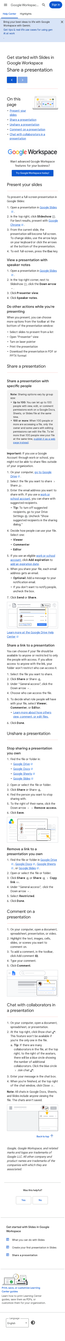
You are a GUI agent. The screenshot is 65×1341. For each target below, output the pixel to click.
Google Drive (21, 764)
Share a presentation (23, 120)
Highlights (26, 13)
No (40, 1200)
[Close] (62, 22)
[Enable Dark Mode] (33, 1322)
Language (14, 1318)
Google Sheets (22, 774)
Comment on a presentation (27, 129)
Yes (23, 1200)
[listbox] (17, 1322)
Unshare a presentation (24, 124)
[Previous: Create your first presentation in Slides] (12, 80)
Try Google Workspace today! (32, 173)
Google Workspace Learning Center (25, 5)
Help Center (9, 13)
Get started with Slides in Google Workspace (27, 1229)
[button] (5, 5)
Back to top (43, 1136)
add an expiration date (24, 564)
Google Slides (21, 778)
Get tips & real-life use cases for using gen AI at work (28, 31)
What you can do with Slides (28, 1239)
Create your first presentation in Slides (34, 1247)
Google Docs (21, 769)
